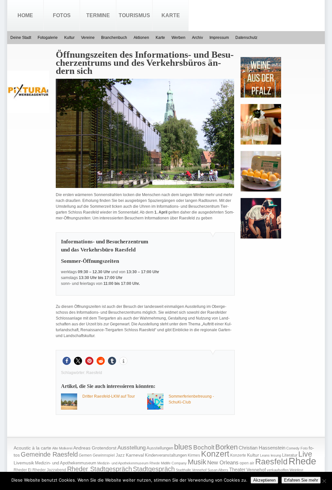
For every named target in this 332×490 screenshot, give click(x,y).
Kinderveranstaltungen (166, 455)
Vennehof (256, 469)
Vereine (88, 37)
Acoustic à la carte (32, 448)
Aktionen (141, 37)
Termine (98, 15)
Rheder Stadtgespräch (99, 468)
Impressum (219, 37)
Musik (197, 462)
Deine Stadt (20, 37)
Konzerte (238, 455)
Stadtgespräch (154, 468)
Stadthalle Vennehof (191, 470)
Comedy (293, 448)
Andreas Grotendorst (94, 447)
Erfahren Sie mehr (301, 480)
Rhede (302, 461)
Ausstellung (131, 448)
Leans (265, 455)
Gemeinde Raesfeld (49, 454)
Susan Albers (218, 470)
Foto (304, 448)
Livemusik (24, 462)
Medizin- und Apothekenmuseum (65, 463)
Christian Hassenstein (262, 447)
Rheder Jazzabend (49, 470)
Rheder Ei (22, 470)
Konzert (215, 453)
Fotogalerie (48, 37)
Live (305, 454)
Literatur (289, 455)
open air (247, 463)
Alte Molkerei (62, 448)
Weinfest (296, 470)
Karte (170, 15)
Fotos (62, 15)
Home (25, 15)
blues (183, 447)
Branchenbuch (114, 37)
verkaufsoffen (278, 470)
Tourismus (134, 15)
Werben (178, 37)
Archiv (197, 37)
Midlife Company (174, 463)
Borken (226, 447)
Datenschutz (246, 37)
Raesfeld (94, 372)
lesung (276, 455)
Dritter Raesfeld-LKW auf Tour (108, 396)
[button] (67, 361)
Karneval (135, 455)
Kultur (69, 37)
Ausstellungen (160, 448)
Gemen (85, 455)
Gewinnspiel (104, 455)
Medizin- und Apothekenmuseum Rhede (128, 463)
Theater (237, 469)
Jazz (120, 455)
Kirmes (194, 455)
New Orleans (223, 463)
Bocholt (203, 447)
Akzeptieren (264, 480)
